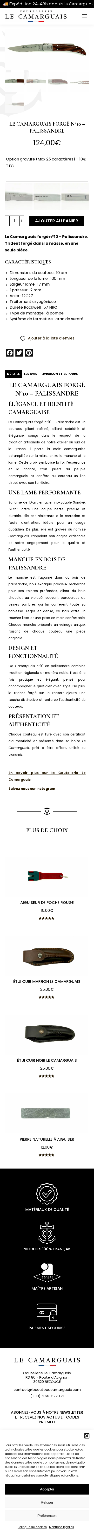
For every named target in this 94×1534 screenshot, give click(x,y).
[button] (86, 1435)
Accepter (47, 1489)
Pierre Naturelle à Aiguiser (47, 1139)
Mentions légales (61, 1527)
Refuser (47, 1502)
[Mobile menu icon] (84, 16)
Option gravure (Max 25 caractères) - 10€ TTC (46, 162)
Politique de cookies (32, 1527)
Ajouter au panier (56, 221)
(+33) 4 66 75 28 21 (47, 1396)
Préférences (47, 1516)
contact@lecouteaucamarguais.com (47, 1389)
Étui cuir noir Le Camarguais (47, 1060)
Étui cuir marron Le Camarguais (47, 981)
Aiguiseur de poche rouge (47, 902)
